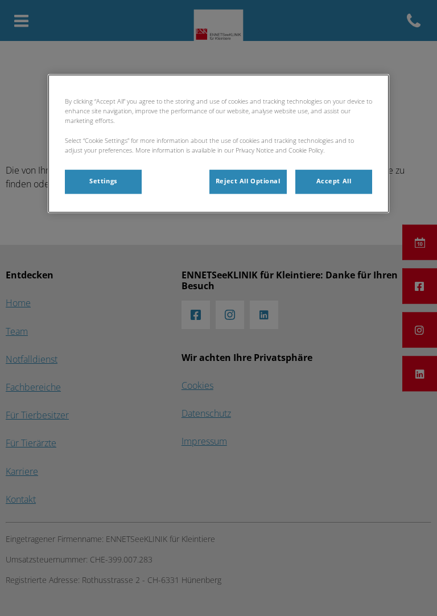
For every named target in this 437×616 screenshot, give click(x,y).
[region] (218, 144)
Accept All (334, 181)
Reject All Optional (248, 181)
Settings (103, 181)
